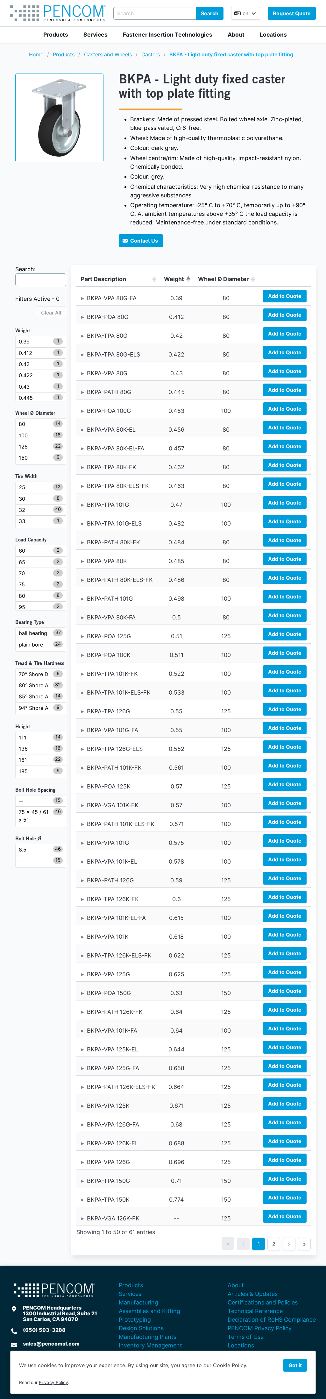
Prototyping (135, 1319)
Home (36, 54)
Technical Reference (255, 1311)
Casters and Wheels (108, 54)
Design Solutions (141, 1328)
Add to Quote (284, 296)
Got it (295, 1365)
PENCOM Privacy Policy (260, 1328)
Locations (273, 34)
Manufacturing (138, 1302)
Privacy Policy (53, 1382)
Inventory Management (150, 1345)
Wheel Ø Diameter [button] (223, 279)
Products (55, 34)
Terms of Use (246, 1336)
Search (209, 13)
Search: (25, 269)
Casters (150, 54)
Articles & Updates (253, 1293)
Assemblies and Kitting (149, 1311)
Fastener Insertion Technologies (167, 34)
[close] (314, 11)
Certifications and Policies (263, 1302)
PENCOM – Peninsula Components (58, 13)
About (236, 34)
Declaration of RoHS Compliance (272, 1319)
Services (95, 34)
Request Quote (292, 13)
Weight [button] (174, 279)
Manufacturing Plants (147, 1336)
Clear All (51, 312)
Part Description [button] (103, 279)
